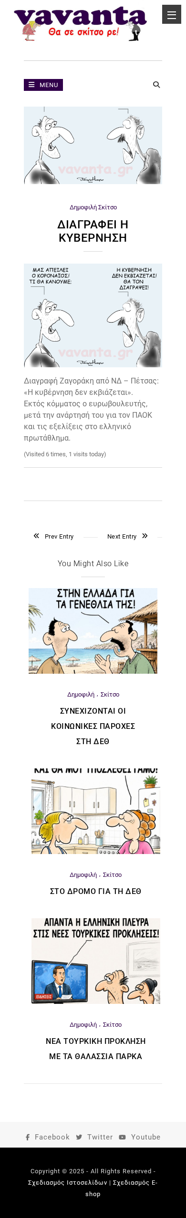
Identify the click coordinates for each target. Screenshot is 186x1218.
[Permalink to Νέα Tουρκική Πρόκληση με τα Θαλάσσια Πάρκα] (95, 1001)
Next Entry (122, 536)
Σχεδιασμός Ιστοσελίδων (67, 1182)
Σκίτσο (107, 207)
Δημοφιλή (83, 207)
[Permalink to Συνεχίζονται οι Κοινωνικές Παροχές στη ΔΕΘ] (93, 671)
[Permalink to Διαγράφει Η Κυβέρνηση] (93, 182)
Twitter (100, 1137)
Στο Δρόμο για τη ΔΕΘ (96, 891)
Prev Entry (59, 536)
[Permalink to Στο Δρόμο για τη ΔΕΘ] (95, 851)
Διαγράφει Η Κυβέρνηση (93, 231)
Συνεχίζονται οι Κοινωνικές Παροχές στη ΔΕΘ (93, 726)
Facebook (52, 1137)
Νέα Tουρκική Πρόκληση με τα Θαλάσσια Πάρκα (96, 1049)
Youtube (146, 1137)
